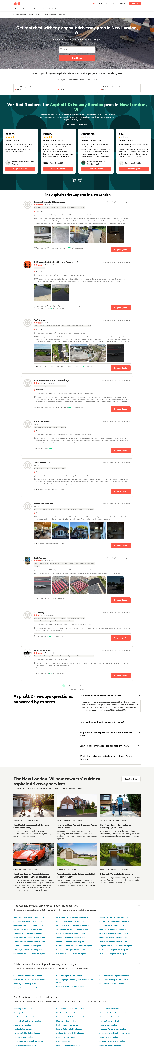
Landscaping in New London (24, 1045)
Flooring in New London (66, 1021)
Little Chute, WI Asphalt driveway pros (72, 917)
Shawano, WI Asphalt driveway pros (114, 921)
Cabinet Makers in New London (111, 1021)
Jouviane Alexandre (108, 870)
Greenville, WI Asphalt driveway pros (28, 925)
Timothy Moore (19, 821)
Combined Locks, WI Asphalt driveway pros (74, 945)
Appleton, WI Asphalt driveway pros (28, 933)
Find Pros (77, 58)
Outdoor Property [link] (19, 15)
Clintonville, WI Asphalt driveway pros (29, 954)
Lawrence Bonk (19, 870)
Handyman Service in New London (70, 1013)
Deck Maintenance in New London (70, 1009)
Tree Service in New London (24, 1017)
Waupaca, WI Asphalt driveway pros (71, 954)
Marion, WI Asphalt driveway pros (70, 941)
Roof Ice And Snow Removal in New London (117, 1013)
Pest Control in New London (67, 1025)
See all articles (131, 779)
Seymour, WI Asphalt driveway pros (70, 937)
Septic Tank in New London (110, 1045)
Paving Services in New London (26, 988)
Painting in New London (23, 1037)
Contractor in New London (110, 1017)
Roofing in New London (22, 1013)
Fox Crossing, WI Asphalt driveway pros (72, 925)
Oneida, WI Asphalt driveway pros (113, 937)
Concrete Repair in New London (69, 975)
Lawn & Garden (35, 9)
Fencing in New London (22, 1029)
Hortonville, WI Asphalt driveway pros (29, 917)
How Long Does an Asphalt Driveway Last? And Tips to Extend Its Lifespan (31, 875)
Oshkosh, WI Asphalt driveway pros (114, 933)
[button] (42, 234)
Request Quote (120, 250)
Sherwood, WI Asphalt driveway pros (114, 950)
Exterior (25, 9)
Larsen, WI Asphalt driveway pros (27, 945)
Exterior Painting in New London (69, 1029)
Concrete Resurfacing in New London (114, 975)
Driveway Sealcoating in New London (28, 984)
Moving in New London (108, 1037)
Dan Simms (61, 870)
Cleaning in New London (66, 1037)
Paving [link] (30, 15)
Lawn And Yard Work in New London (71, 1017)
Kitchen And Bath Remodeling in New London (31, 1041)
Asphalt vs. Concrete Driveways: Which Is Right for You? (76, 875)
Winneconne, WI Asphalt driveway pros (72, 929)
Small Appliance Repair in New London (115, 1033)
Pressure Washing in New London (26, 1033)
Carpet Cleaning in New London (112, 1041)
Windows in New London (109, 1009)
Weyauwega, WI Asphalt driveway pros (29, 937)
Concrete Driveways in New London (27, 975)
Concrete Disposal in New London (70, 986)
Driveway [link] (38, 15)
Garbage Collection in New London (70, 1033)
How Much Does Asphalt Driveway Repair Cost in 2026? (77, 826)
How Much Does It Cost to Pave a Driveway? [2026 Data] (115, 826)
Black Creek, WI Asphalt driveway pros (29, 941)
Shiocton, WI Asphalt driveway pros (28, 921)
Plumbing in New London (23, 1009)
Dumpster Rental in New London (112, 1029)
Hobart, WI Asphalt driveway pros (113, 941)
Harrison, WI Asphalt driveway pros (113, 954)
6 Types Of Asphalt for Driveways (116, 874)
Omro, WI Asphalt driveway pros (112, 929)
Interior (16, 9)
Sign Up (135, 3)
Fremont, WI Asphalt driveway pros (27, 950)
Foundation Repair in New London (27, 1021)
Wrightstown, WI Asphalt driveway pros (115, 945)
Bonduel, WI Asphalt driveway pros (113, 917)
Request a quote (20, 169)
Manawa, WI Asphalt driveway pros (27, 929)
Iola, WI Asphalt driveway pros (112, 925)
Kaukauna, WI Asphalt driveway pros (71, 950)
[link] (7, 162)
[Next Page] (96, 685)
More (45, 9)
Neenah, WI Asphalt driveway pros (70, 921)
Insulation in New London (66, 1041)
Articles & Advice (55, 9)
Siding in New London (22, 1025)
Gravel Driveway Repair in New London (29, 980)
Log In (122, 3)
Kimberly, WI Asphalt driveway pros (71, 933)
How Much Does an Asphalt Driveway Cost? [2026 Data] (31, 826)
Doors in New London (108, 1025)
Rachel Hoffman (63, 821)
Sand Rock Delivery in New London (113, 980)
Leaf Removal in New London (68, 1045)
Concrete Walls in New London (111, 984)
